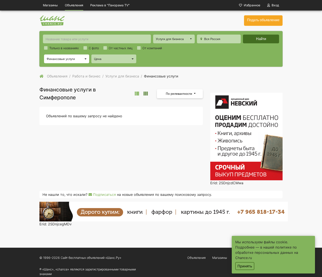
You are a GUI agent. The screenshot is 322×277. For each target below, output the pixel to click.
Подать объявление (263, 20)
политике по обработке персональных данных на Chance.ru (266, 252)
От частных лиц (121, 48)
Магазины (50, 5)
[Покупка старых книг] (163, 211)
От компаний (152, 48)
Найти (261, 39)
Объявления (74, 5)
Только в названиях (64, 48)
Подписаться (104, 194)
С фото (94, 48)
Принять (244, 266)
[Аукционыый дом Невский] (246, 136)
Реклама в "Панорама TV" (110, 5)
